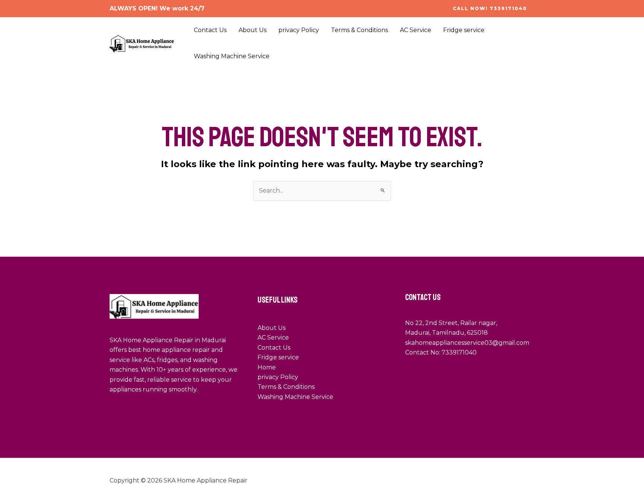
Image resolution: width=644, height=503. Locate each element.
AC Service (415, 30)
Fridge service (463, 30)
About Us (252, 30)
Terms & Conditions (359, 30)
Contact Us (210, 30)
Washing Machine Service (231, 56)
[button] (489, 8)
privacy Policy (298, 30)
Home (267, 367)
